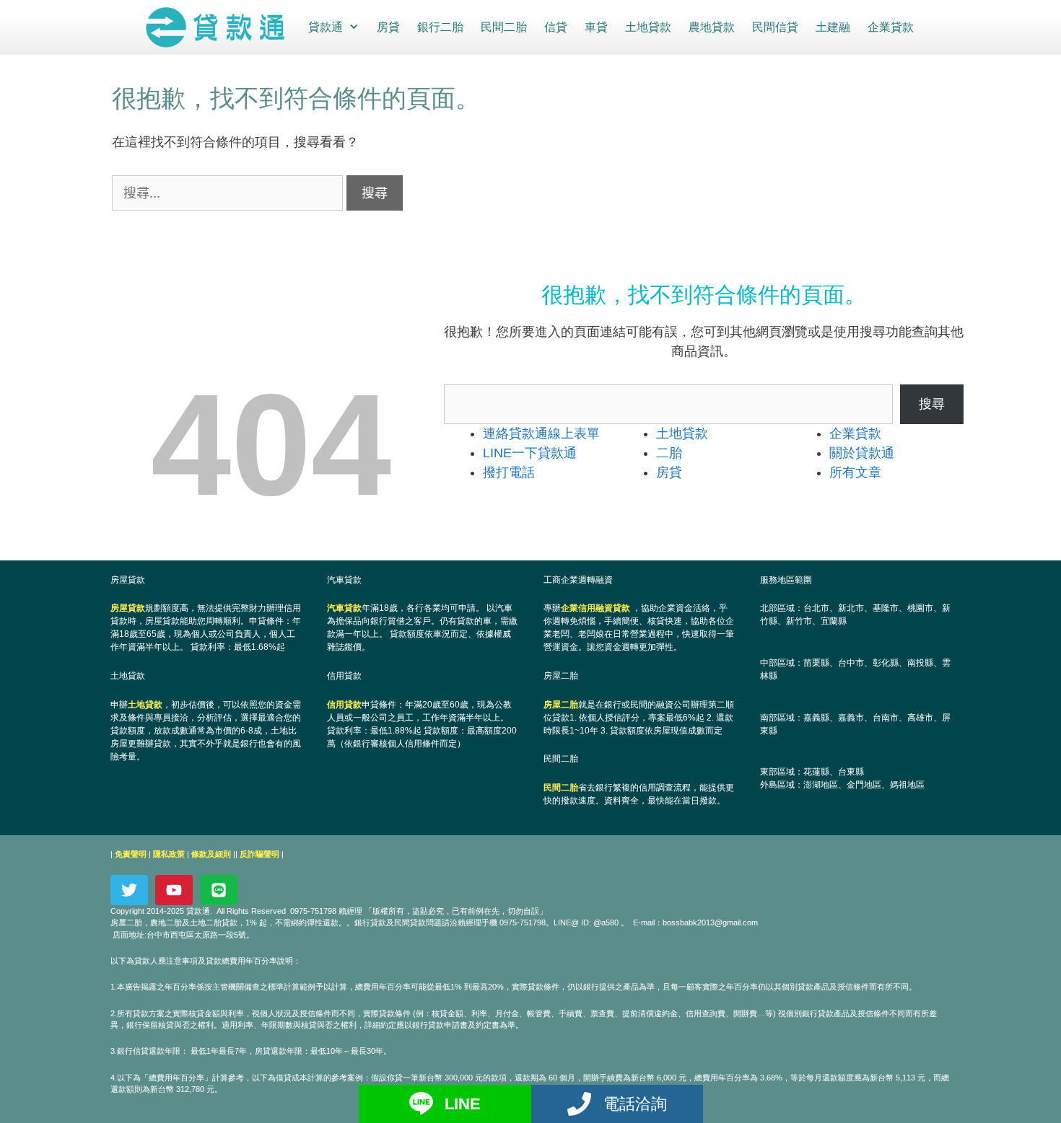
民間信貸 (775, 27)
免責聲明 (131, 854)
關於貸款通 (861, 453)
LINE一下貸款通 (530, 453)
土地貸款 (648, 27)
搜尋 (932, 404)
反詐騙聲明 (259, 854)
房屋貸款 (127, 608)
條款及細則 (211, 854)
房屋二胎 (560, 705)
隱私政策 (169, 854)
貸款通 (325, 27)
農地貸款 (712, 27)
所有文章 (855, 472)
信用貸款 (344, 705)
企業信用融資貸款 (595, 608)
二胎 (669, 453)
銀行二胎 (440, 27)
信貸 (555, 27)
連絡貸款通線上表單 (541, 433)
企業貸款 (891, 27)
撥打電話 (509, 472)
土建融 (833, 27)
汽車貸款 (344, 608)
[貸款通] (219, 27)
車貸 (596, 27)
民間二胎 (504, 27)
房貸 (388, 27)
